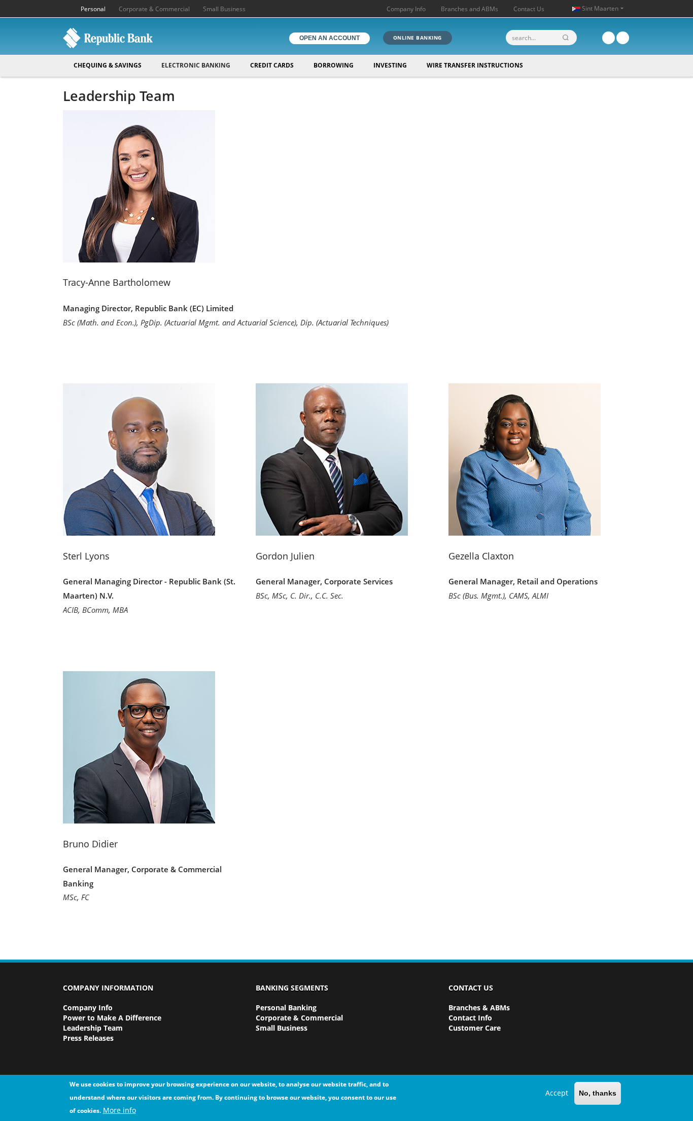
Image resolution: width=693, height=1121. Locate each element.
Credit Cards (272, 65)
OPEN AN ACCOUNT (329, 38)
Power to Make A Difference (112, 1018)
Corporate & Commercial (154, 9)
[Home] (129, 37)
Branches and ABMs (469, 9)
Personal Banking (286, 1007)
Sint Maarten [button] (600, 8)
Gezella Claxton (481, 556)
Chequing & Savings (108, 65)
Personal (93, 9)
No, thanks (597, 1094)
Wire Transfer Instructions (475, 65)
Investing (390, 65)
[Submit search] (568, 37)
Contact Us (528, 9)
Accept (556, 1093)
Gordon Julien (285, 556)
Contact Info (470, 1018)
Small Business (224, 9)
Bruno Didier (90, 844)
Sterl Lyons (86, 556)
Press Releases (88, 1038)
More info (119, 1110)
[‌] (608, 38)
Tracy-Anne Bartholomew (116, 282)
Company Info (406, 9)
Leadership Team (93, 1028)
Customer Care (474, 1028)
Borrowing (334, 65)
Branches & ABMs (479, 1007)
